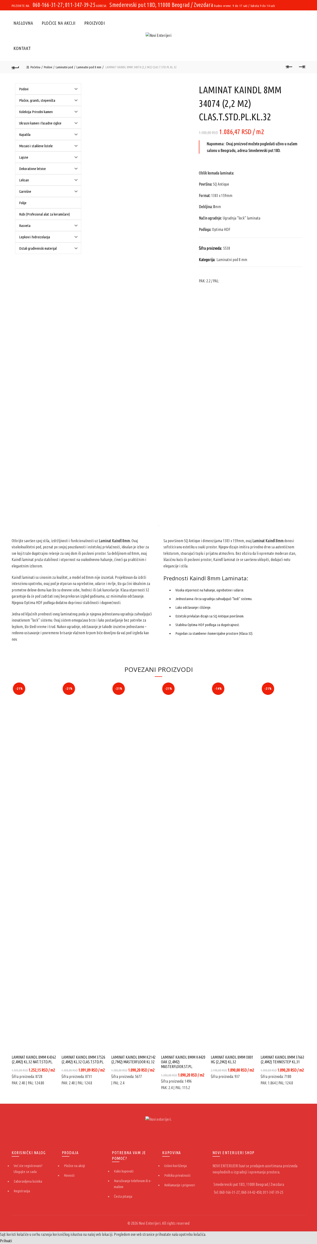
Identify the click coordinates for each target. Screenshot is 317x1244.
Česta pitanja (123, 1196)
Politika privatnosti (177, 1175)
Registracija (22, 1191)
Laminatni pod (64, 67)
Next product (301, 67)
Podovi (48, 67)
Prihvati (6, 1241)
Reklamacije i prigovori (179, 1185)
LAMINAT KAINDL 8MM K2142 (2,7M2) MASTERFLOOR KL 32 (133, 1059)
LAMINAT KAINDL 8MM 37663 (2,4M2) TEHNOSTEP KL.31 (282, 1059)
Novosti (69, 1175)
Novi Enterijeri (149, 1223)
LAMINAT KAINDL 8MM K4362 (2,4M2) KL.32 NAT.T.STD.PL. (34, 1059)
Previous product (289, 67)
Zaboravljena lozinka (28, 1181)
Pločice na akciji (59, 23)
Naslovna (23, 23)
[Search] (301, 35)
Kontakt (22, 48)
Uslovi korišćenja (175, 1166)
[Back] (15, 67)
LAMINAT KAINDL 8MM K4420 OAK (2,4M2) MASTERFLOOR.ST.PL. (183, 1062)
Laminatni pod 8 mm (89, 67)
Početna (35, 67)
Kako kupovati (123, 1171)
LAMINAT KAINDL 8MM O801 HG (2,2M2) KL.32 (232, 1059)
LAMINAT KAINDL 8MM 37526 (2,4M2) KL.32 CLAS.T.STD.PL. (83, 1059)
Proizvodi (94, 23)
